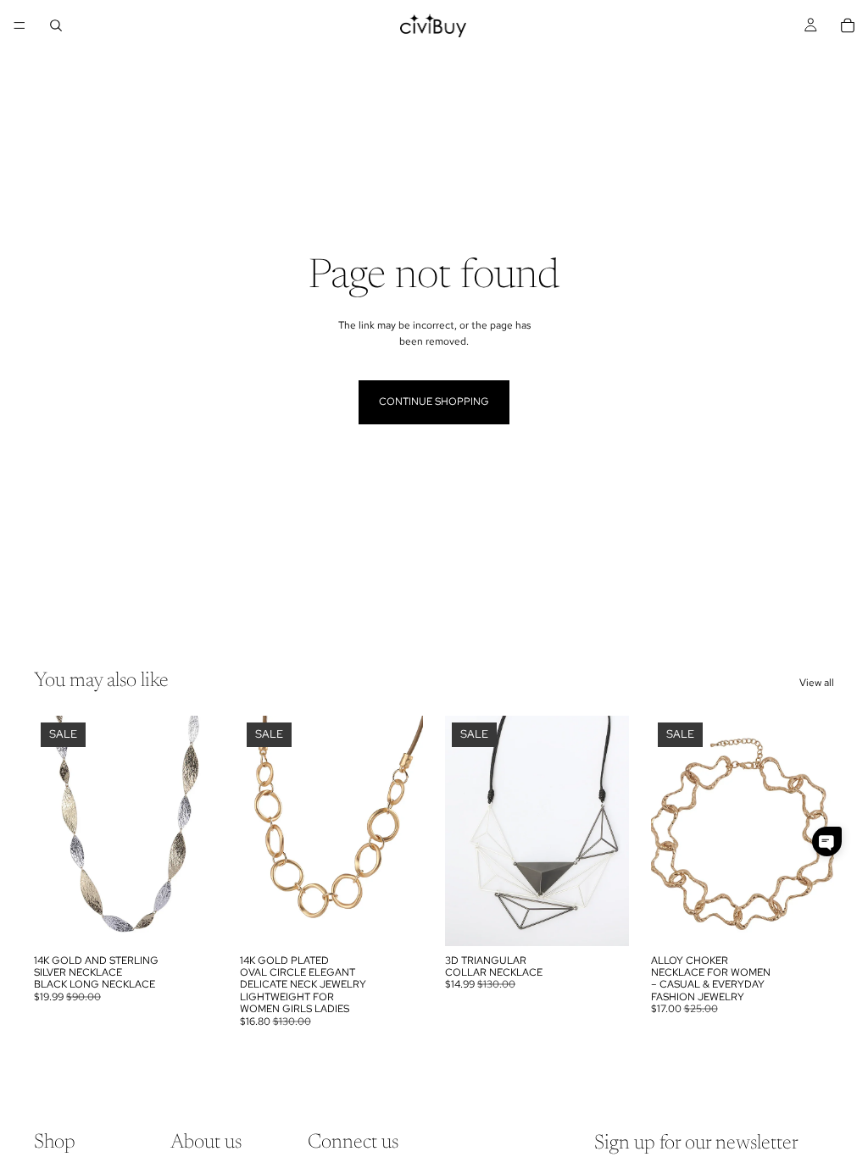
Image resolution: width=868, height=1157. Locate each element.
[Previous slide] (52, 831)
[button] (827, 841)
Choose (206, 919)
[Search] (56, 25)
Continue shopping (434, 401)
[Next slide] (199, 831)
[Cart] (847, 25)
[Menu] (19, 25)
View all (816, 682)
